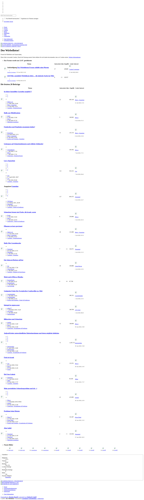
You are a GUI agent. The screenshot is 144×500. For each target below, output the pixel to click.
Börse (5, 31)
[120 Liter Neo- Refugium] (45, 448)
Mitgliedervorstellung (12, 122)
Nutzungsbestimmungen (10, 488)
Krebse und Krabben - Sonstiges (15, 139)
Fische (9, 369)
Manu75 (9, 417)
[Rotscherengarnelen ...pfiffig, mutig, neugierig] (56, 448)
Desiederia (10, 133)
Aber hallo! (8, 428)
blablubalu (8, 477)
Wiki (5, 34)
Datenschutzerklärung (10, 490)
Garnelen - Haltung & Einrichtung (16, 272)
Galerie (6, 30)
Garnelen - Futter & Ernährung (15, 207)
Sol (8, 266)
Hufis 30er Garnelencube (12, 243)
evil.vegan (10, 311)
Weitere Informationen (74, 57)
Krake (8, 215)
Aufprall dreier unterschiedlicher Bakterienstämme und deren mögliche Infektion (31, 333)
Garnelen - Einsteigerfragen (14, 108)
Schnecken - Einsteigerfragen (15, 156)
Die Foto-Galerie (9, 374)
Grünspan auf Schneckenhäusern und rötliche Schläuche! (23, 144)
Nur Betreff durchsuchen (12, 18)
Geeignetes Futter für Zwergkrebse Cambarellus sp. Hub (23, 291)
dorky (8, 116)
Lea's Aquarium (9, 161)
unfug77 (9, 308)
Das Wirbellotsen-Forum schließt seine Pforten (33, 67)
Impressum (7, 491)
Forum (6, 28)
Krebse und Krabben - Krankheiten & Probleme (19, 423)
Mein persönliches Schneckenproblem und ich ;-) (20, 388)
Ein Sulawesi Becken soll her (13, 260)
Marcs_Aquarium (11, 105)
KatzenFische (10, 280)
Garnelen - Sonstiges (12, 181)
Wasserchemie (11, 314)
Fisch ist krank (9, 357)
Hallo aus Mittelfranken (12, 113)
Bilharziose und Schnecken (13, 319)
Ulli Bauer (10, 201)
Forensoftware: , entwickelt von (18, 497)
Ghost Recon (10, 269)
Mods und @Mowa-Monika (13, 277)
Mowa (9, 119)
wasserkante (34, 450)
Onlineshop (7, 36)
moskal (9, 322)
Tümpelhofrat (10, 150)
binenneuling (10, 346)
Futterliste (15, 186)
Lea (8, 175)
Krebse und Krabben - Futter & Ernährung (18, 300)
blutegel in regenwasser (12, 305)
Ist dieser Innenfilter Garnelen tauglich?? (18, 91)
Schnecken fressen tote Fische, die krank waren (20, 212)
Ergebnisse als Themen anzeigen (29, 18)
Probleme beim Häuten (12, 411)
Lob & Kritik (10, 286)
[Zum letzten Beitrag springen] (70, 66)
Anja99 (57, 450)
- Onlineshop (33, 498)
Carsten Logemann (11, 72)
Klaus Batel (10, 420)
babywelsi (11, 450)
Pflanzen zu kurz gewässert (13, 226)
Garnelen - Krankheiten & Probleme (16, 352)
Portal (5, 27)
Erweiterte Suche (8, 21)
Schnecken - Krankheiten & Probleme (17, 328)
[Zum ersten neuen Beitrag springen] (5, 69)
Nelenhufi (9, 204)
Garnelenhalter (11, 294)
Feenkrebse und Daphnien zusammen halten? (19, 127)
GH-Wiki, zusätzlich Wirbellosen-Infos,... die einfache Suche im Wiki (30, 76)
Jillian (8, 380)
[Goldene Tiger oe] (9, 448)
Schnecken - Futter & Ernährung (15, 221)
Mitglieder (6, 33)
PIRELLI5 (10, 102)
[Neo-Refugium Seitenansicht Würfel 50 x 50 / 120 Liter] (33, 448)
